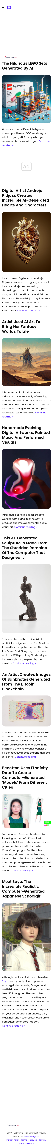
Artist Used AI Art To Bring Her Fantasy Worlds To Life (21, 326)
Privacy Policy (13, 1140)
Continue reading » (28, 310)
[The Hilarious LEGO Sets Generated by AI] (26, 122)
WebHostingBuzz (31, 1136)
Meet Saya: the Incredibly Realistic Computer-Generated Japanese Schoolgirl (23, 889)
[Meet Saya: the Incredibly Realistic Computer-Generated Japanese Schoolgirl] (26, 970)
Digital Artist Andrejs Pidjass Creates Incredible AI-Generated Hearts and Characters (25, 198)
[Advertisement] (26, 37)
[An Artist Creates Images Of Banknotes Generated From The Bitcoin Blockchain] (26, 725)
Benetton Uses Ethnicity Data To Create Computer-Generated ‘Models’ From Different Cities (25, 777)
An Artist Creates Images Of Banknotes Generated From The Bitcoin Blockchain (26, 682)
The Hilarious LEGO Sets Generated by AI (24, 66)
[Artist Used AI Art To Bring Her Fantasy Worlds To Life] (26, 385)
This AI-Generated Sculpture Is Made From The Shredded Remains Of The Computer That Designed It (25, 548)
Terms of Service (29, 1140)
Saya (5, 981)
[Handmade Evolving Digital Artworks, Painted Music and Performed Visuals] (26, 508)
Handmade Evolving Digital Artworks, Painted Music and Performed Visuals (26, 435)
